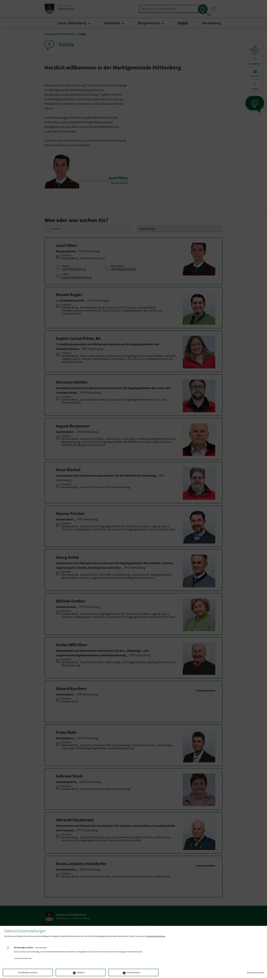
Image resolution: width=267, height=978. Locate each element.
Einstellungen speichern (28, 972)
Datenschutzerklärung (156, 936)
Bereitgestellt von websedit (255, 972)
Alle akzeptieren (133, 972)
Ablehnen (81, 972)
